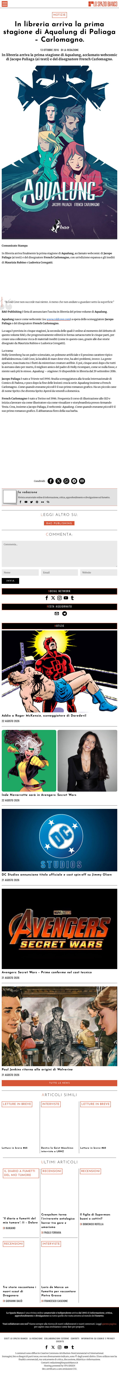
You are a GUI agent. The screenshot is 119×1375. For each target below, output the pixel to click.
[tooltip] (51, 481)
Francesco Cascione (56, 1301)
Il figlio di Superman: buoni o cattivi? (95, 1216)
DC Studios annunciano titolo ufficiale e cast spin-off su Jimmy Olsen (57, 874)
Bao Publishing (59, 523)
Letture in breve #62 (14, 1148)
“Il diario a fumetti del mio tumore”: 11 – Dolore (20, 1220)
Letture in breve (17, 1104)
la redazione (71, 50)
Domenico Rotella (93, 1224)
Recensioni (52, 1171)
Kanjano (10, 1228)
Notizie (59, 15)
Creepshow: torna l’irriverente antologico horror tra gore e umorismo (58, 1221)
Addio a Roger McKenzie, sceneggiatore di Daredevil (44, 715)
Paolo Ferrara (52, 1232)
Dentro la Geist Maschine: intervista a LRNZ (57, 1150)
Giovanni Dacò (14, 1301)
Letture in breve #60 (93, 1148)
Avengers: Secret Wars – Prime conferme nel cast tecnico (47, 972)
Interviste (50, 1104)
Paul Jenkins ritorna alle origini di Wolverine (37, 1069)
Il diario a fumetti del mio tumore (19, 1173)
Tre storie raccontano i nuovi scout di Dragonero (19, 1291)
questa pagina (109, 1324)
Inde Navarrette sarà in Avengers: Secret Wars (39, 795)
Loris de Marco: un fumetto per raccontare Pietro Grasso (58, 1291)
